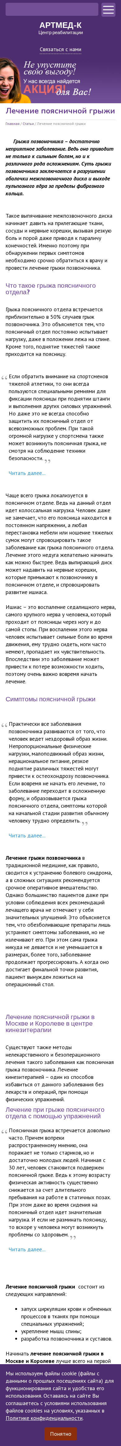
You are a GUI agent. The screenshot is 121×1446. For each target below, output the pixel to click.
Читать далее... (27, 473)
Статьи (28, 123)
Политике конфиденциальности (44, 1418)
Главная (13, 123)
